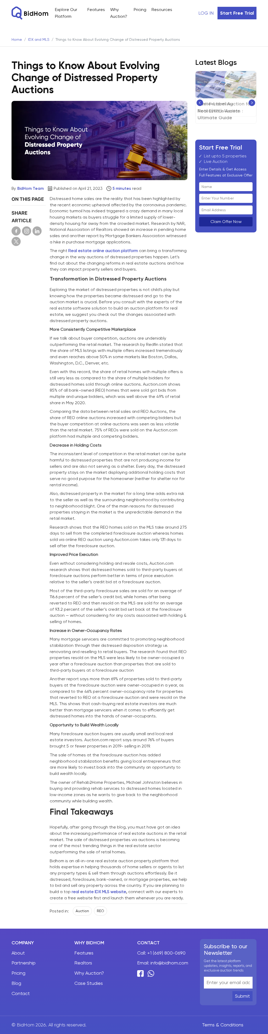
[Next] (252, 102)
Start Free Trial (237, 13)
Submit (242, 996)
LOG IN (206, 13)
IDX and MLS (38, 39)
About (18, 953)
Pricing (140, 9)
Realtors (83, 963)
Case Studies (88, 983)
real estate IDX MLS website (99, 891)
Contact (21, 993)
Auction (82, 911)
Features (96, 9)
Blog (16, 983)
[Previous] (200, 102)
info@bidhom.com (169, 963)
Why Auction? (89, 973)
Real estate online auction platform (103, 250)
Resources (162, 9)
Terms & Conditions (222, 1024)
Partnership (24, 963)
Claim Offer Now (226, 221)
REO (100, 911)
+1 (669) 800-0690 (166, 953)
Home (17, 39)
